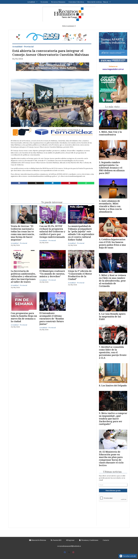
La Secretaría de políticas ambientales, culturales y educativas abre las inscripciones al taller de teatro (24, 276)
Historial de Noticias (38, 540)
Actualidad (31, 2)
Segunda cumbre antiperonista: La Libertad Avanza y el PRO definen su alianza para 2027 (112, 168)
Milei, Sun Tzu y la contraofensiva (110, 133)
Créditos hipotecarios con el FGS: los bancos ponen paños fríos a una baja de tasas (112, 243)
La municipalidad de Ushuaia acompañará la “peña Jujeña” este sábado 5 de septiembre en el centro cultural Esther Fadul (81, 233)
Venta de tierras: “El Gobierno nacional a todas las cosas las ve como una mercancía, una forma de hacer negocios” (23, 233)
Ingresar (71, 540)
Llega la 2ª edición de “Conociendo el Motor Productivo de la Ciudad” (80, 275)
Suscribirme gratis (113, 490)
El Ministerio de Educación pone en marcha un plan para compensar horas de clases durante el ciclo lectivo (111, 458)
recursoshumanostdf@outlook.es (69, 546)
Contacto (106, 540)
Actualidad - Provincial (23, 46)
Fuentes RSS (56, 540)
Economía (44, 2)
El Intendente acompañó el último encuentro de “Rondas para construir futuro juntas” (51, 318)
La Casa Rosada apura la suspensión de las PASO (112, 316)
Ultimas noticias (112, 472)
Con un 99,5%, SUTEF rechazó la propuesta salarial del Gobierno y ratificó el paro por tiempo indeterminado (52, 231)
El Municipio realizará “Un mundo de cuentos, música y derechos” (52, 273)
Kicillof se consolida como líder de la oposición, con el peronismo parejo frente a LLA (113, 352)
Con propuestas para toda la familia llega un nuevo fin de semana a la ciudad (24, 317)
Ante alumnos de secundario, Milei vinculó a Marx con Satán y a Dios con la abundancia (110, 206)
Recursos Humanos (58, 2)
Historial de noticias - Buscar (97, 2)
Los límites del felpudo (114, 385)
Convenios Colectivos (76, 2)
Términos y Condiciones (89, 540)
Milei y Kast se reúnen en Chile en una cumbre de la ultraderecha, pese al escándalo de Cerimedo (112, 281)
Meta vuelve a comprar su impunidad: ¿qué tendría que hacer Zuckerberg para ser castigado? (113, 418)
